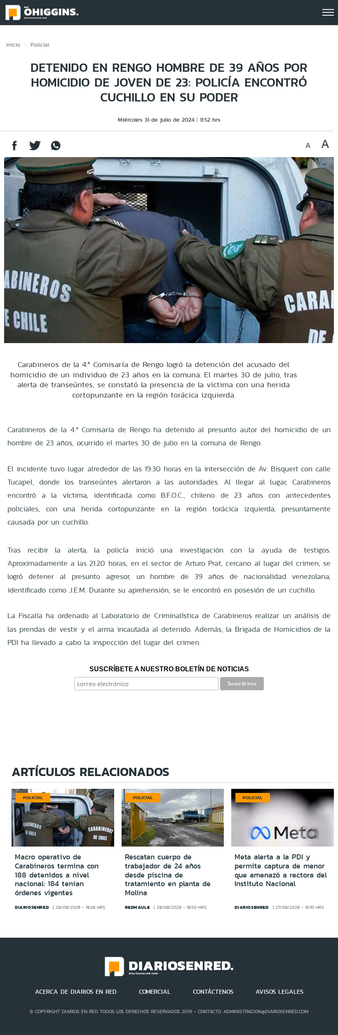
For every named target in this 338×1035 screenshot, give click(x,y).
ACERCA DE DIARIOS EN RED (76, 991)
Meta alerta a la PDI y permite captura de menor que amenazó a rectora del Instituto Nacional (281, 870)
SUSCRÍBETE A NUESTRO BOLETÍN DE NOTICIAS (169, 669)
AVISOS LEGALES (279, 991)
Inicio (13, 44)
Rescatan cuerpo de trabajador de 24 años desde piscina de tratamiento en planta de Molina (168, 875)
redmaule (137, 907)
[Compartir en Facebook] (14, 149)
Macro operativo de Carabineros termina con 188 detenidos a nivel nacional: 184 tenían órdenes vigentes (57, 875)
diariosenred (32, 907)
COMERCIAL (155, 991)
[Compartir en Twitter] (35, 149)
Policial (40, 44)
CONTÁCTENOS (213, 991)
